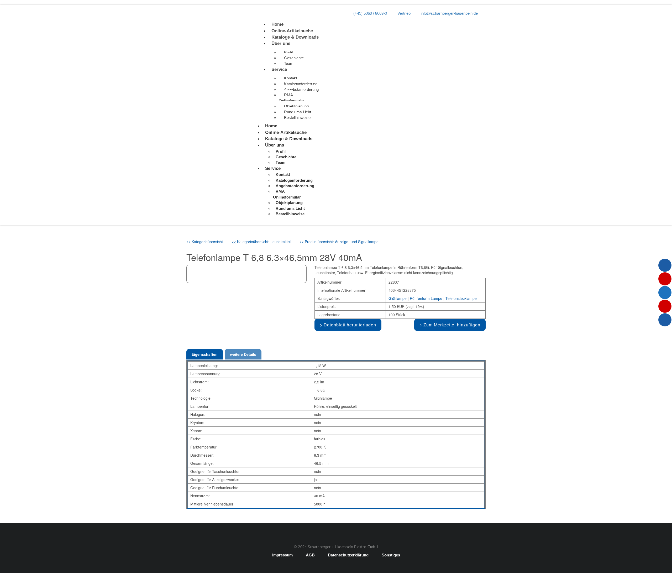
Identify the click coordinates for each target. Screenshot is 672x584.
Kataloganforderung (300, 84)
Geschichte (294, 58)
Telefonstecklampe (461, 298)
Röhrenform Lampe (426, 298)
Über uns (280, 43)
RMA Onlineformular (291, 98)
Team (288, 63)
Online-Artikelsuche (292, 30)
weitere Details (243, 354)
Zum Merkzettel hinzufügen (451, 325)
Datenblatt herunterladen (350, 325)
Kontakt (290, 78)
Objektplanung (296, 106)
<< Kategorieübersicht (204, 241)
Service (279, 69)
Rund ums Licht (297, 112)
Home (277, 24)
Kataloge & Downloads (295, 37)
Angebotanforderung (301, 89)
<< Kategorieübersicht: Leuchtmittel (261, 241)
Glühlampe (397, 298)
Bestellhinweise (297, 117)
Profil (288, 52)
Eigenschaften (205, 354)
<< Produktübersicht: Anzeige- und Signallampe (339, 241)
